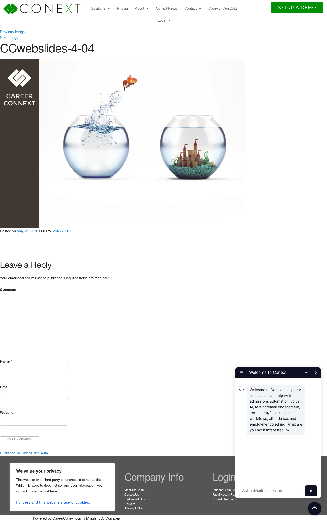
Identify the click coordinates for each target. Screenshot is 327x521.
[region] (62, 487)
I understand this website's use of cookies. (53, 502)
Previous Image (12, 31)
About (139, 8)
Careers (129, 504)
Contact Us (131, 494)
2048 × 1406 (62, 230)
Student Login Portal (226, 490)
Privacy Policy (133, 508)
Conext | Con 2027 (222, 8)
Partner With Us (134, 499)
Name (6, 361)
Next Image (9, 37)
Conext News (166, 8)
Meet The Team (134, 490)
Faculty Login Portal (225, 494)
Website (6, 412)
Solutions (98, 8)
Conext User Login (225, 499)
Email (6, 386)
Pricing (122, 8)
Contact (190, 8)
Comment (9, 289)
